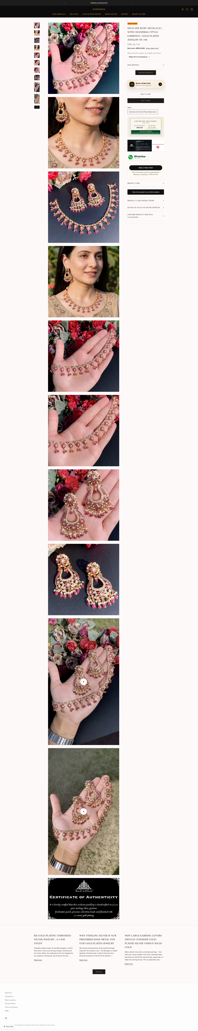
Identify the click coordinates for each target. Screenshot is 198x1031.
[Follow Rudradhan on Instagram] (145, 145)
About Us (8, 993)
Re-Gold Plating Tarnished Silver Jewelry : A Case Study (52, 939)
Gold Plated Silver (91, 14)
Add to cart (146, 94)
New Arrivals (59, 14)
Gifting (124, 14)
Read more (38, 960)
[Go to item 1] (37, 25)
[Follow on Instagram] (6, 1018)
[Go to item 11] (37, 107)
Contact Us (9, 996)
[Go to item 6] (37, 63)
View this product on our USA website (145, 192)
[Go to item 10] (37, 99)
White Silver (111, 14)
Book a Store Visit (146, 168)
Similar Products (145, 73)
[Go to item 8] (37, 77)
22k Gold (74, 14)
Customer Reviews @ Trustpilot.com (99, 2)
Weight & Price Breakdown (139, 57)
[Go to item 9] (37, 87)
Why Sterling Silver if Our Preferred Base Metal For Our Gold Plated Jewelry (97, 939)
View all (99, 972)
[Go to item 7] (37, 70)
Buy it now (145, 100)
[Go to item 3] (37, 40)
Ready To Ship (138, 14)
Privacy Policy (10, 1004)
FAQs (7, 1011)
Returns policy (10, 1000)
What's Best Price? (152, 48)
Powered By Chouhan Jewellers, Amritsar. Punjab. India (36, 1025)
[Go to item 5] (37, 55)
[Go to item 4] (37, 48)
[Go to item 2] (37, 33)
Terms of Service (11, 1007)
